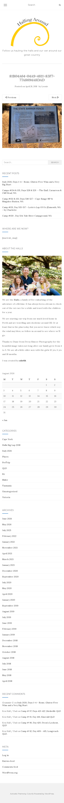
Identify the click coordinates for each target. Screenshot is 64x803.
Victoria (6, 497)
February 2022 (9, 536)
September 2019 (10, 605)
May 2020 (7, 588)
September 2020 (10, 576)
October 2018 (9, 652)
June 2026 (7, 518)
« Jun (4, 420)
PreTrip (6, 462)
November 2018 (10, 646)
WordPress (49, 794)
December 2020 (10, 571)
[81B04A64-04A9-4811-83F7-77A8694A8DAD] (32, 125)
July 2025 (6, 530)
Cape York (7, 439)
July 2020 (6, 582)
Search (55, 162)
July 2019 (6, 617)
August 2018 (8, 658)
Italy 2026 (7, 451)
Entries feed (8, 761)
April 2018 (7, 681)
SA (3, 474)
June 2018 (7, 669)
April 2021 (7, 553)
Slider (5, 480)
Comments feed (10, 767)
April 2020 (7, 594)
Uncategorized (9, 491)
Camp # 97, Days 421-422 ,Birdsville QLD (41, 711)
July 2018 (6, 663)
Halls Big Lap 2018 (11, 445)
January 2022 (8, 542)
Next (54, 97)
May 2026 (6, 524)
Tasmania (6, 485)
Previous (11, 97)
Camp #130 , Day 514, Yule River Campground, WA (27, 215)
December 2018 (10, 640)
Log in (5, 755)
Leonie (45, 86)
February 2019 (9, 629)
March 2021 (8, 559)
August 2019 (8, 611)
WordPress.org (10, 772)
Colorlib (30, 794)
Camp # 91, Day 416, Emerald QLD (38, 717)
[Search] (60, 5)
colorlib (22, 360)
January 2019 (8, 634)
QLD (4, 468)
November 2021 (10, 547)
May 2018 (6, 675)
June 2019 (7, 623)
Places (5, 456)
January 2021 (8, 565)
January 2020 (8, 600)
